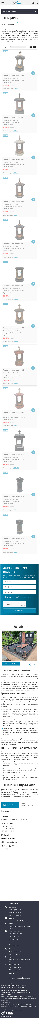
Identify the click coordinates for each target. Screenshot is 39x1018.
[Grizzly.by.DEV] (7, 1013)
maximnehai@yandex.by (8, 838)
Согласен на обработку (18, 598)
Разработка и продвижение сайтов (12, 1010)
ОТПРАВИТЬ (19, 610)
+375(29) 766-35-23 (15, 954)
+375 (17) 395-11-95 (7, 826)
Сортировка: (5, 47)
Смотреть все (11, 664)
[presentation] (30, 664)
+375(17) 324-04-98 (15, 951)
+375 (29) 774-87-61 (7, 831)
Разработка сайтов (7, 1016)
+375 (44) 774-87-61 (7, 829)
